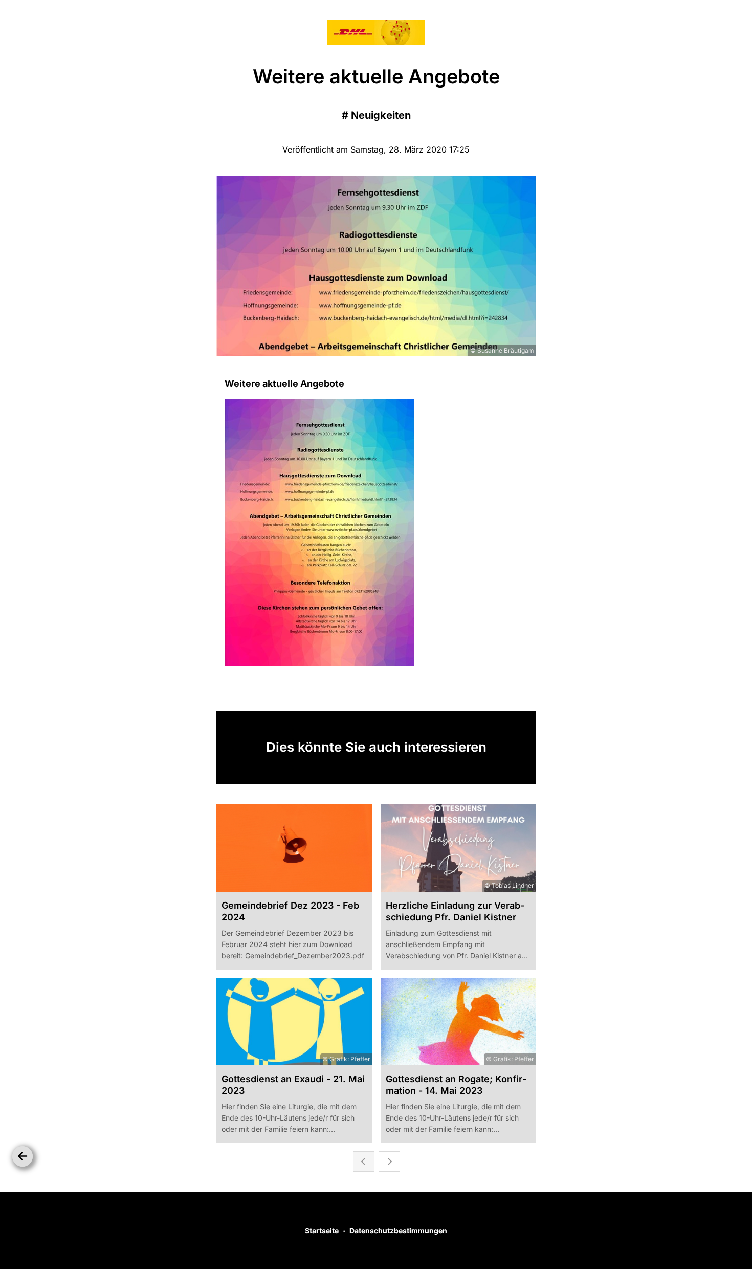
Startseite (322, 1230)
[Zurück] (22, 1156)
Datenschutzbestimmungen (398, 1230)
